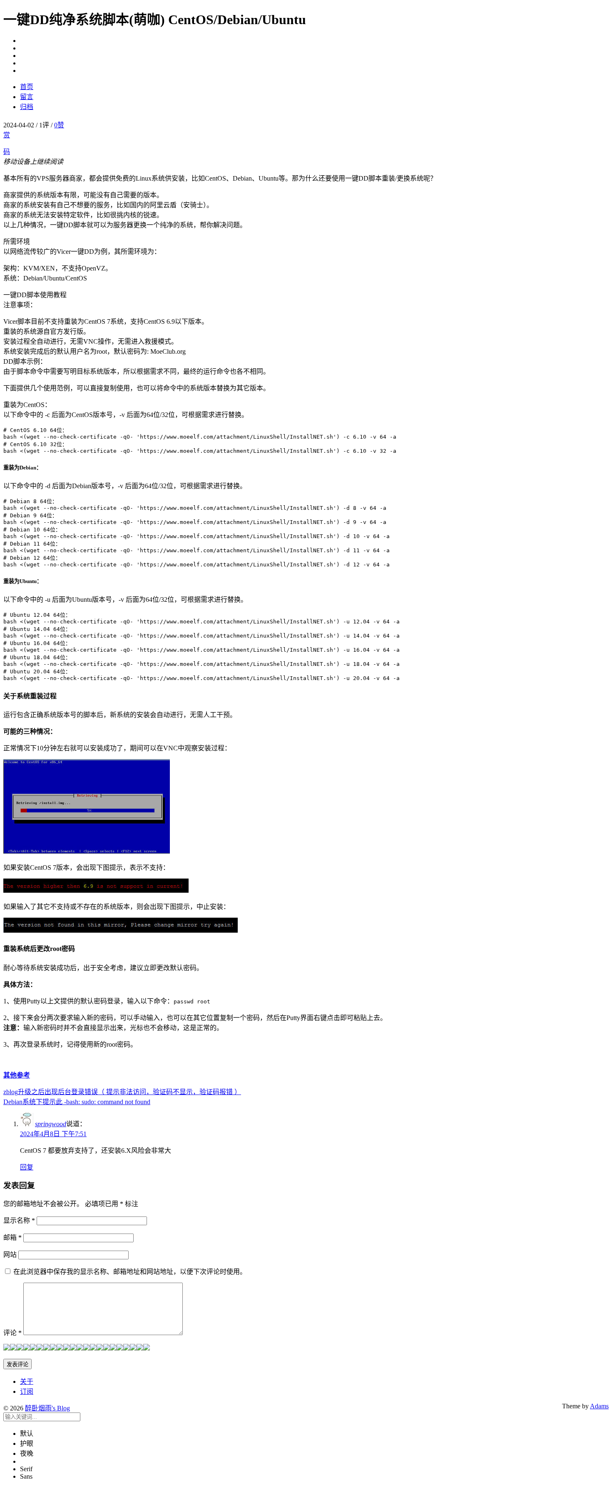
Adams (599, 1406)
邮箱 (12, 1237)
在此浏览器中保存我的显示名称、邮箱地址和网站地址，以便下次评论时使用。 (129, 1271)
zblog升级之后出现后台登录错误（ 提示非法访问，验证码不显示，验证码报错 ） (122, 1091)
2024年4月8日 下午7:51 (53, 1133)
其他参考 (16, 1075)
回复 (26, 1167)
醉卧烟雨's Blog (47, 1408)
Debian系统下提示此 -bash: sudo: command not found (76, 1101)
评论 (12, 1332)
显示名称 (19, 1220)
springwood (50, 1123)
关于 (26, 1381)
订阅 (26, 1391)
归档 (26, 106)
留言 (26, 96)
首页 (26, 86)
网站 (10, 1254)
